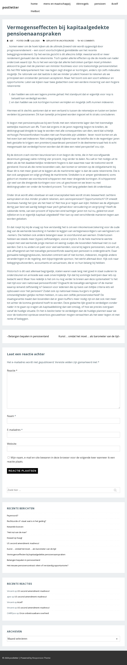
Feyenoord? (12, 515)
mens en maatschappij (57, 3)
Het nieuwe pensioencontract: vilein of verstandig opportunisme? (37, 565)
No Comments (87, 40)
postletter (10, 7)
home (34, 3)
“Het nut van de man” (17, 532)
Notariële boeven (15, 526)
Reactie (12, 370)
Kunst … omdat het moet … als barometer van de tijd (31, 548)
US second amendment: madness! (23, 543)
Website (11, 443)
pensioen (100, 3)
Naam (10, 416)
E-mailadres (14, 429)
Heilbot (35, 11)
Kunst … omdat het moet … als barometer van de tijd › (89, 336)
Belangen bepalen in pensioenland (23, 560)
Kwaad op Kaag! (14, 537)
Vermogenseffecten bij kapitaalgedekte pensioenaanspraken (36, 554)
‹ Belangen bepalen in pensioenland (28, 336)
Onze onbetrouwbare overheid (34, 613)
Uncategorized (66, 40)
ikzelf (115, 3)
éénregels (82, 3)
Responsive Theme (41, 657)
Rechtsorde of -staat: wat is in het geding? (26, 521)
